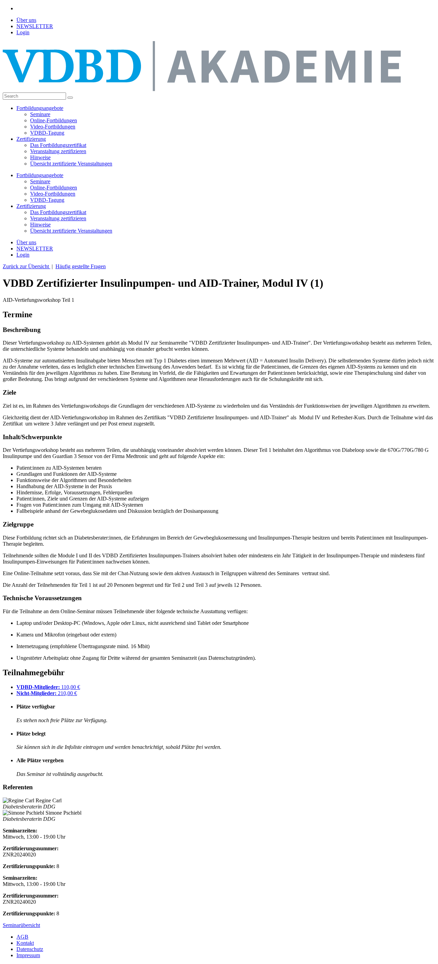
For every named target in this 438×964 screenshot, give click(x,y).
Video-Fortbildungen (52, 126)
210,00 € (46, 693)
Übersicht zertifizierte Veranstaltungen (71, 163)
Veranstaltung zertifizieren (58, 151)
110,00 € (48, 687)
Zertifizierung (31, 139)
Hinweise (40, 157)
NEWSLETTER (34, 26)
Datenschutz (29, 949)
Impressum (28, 955)
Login (22, 32)
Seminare (40, 114)
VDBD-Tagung (47, 133)
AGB (22, 937)
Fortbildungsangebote (39, 108)
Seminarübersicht (21, 925)
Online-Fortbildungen (53, 120)
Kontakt (25, 943)
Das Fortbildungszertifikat (58, 145)
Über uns (26, 20)
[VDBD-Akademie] (202, 89)
